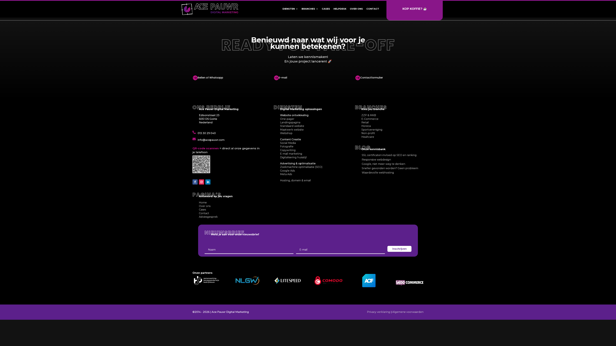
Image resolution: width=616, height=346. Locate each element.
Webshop (286, 133)
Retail (365, 122)
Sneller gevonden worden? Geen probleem (390, 168)
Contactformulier (371, 77)
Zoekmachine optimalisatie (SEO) (301, 167)
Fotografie (286, 146)
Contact (372, 8)
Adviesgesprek (208, 216)
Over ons (356, 8)
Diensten (288, 8)
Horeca (366, 126)
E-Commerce (369, 118)
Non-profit (368, 133)
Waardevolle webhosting (378, 172)
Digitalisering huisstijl (293, 157)
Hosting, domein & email (295, 180)
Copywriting (288, 150)
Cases (326, 8)
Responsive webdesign (376, 159)
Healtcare (367, 136)
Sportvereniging (371, 129)
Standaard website (292, 126)
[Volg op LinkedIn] (207, 182)
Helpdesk (340, 8)
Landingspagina (290, 122)
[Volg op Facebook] (195, 182)
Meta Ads (286, 174)
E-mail (283, 77)
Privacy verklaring (378, 311)
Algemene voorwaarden (408, 311)
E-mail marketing (291, 153)
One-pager (287, 118)
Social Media (288, 142)
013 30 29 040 (207, 133)
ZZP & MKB (368, 115)
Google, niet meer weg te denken (383, 163)
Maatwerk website (292, 129)
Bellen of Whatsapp (210, 77)
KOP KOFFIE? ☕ (414, 9)
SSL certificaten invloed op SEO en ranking (389, 155)
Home (203, 202)
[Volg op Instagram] (201, 182)
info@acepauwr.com (211, 139)
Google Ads (287, 170)
